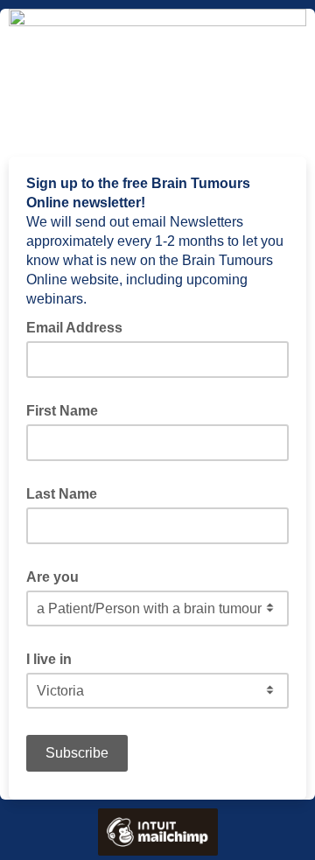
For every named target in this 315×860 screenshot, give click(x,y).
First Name (62, 410)
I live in (49, 659)
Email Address (79, 326)
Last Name (61, 493)
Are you (52, 577)
